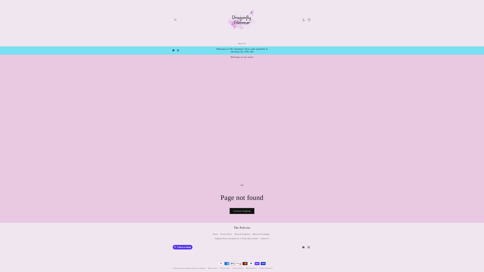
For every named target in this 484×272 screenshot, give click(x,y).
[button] (175, 20)
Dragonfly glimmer (185, 268)
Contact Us (265, 239)
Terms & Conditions (242, 234)
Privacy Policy (226, 234)
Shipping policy (251, 268)
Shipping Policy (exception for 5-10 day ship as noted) (236, 239)
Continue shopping (242, 211)
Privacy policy (225, 268)
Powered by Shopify (198, 268)
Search (215, 234)
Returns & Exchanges (261, 234)
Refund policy (213, 268)
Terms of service (237, 268)
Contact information (266, 268)
